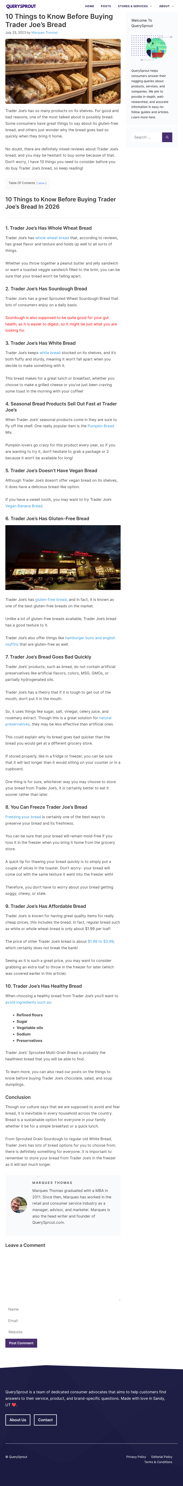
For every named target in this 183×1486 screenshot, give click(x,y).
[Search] (167, 137)
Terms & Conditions (158, 1462)
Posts (106, 6)
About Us (17, 1420)
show (41, 183)
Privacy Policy (136, 1457)
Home (89, 6)
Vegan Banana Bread (23, 506)
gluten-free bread (51, 599)
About (164, 6)
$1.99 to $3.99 (100, 941)
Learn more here (143, 117)
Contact (45, 1420)
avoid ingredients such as (28, 1002)
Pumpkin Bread (101, 426)
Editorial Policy (161, 1457)
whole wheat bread (52, 238)
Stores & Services (133, 6)
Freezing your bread (23, 817)
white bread (50, 352)
